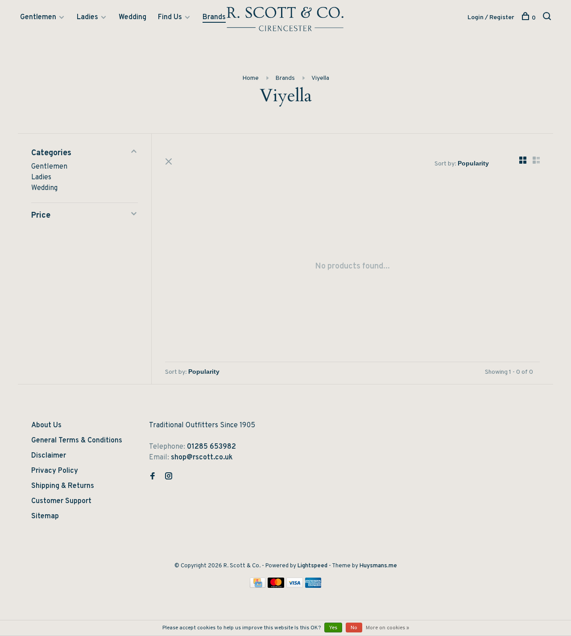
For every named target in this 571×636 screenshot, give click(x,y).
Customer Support (61, 501)
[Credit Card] (258, 586)
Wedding (132, 17)
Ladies (87, 17)
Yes (333, 628)
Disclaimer (48, 455)
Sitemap (45, 516)
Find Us (170, 17)
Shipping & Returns (62, 486)
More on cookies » (387, 628)
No (354, 628)
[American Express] (313, 586)
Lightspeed (312, 566)
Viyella (320, 78)
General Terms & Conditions (76, 440)
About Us (46, 425)
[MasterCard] (276, 586)
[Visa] (294, 586)
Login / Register (491, 17)
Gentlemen (38, 17)
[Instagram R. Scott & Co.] (168, 477)
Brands (214, 17)
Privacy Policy (54, 471)
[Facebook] (152, 477)
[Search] (548, 18)
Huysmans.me (378, 566)
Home (250, 78)
